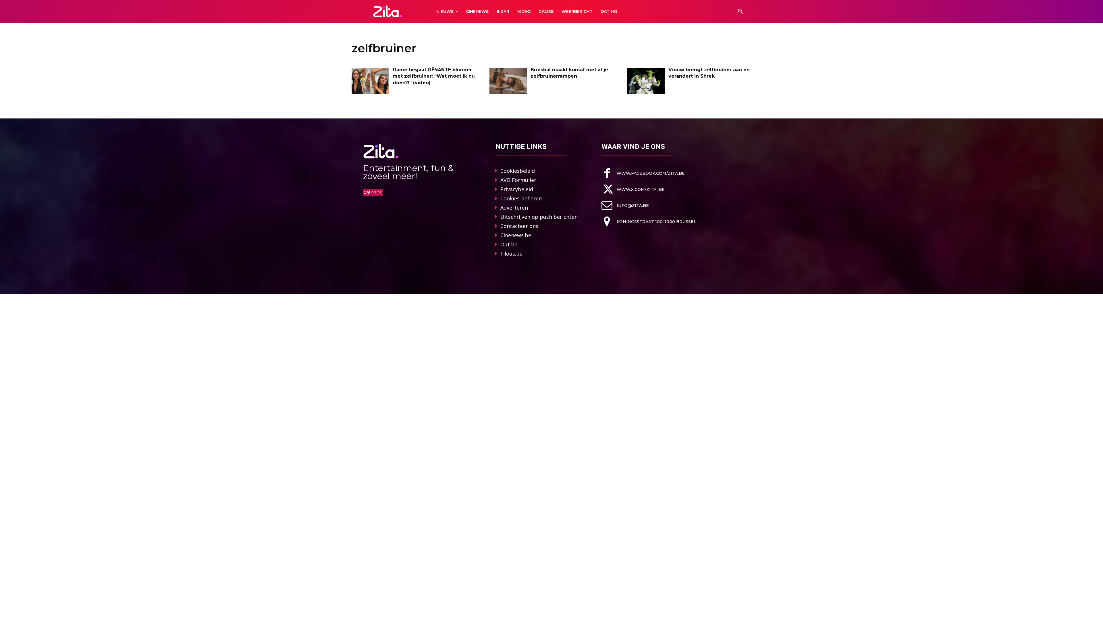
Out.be (508, 244)
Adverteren (514, 207)
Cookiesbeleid (517, 170)
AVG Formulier (518, 180)
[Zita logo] (388, 11)
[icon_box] (643, 173)
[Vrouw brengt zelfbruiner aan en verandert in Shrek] (646, 81)
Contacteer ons (519, 226)
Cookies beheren (521, 198)
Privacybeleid (516, 189)
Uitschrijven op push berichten (539, 216)
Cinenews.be (515, 235)
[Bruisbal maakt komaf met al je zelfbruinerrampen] (508, 81)
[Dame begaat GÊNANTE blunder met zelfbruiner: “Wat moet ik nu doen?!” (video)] (370, 81)
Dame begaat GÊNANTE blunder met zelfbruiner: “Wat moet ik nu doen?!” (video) (434, 76)
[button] (740, 11)
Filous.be (511, 253)
